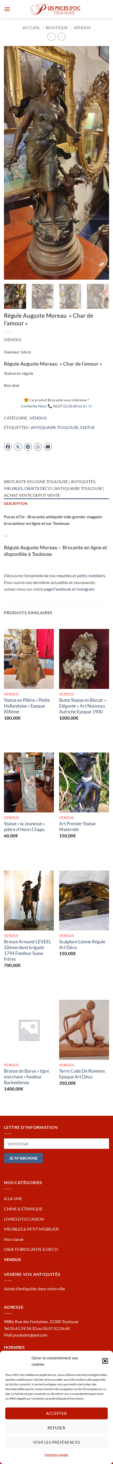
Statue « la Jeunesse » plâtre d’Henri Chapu (24, 826)
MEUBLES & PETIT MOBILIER (31, 1228)
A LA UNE (13, 1198)
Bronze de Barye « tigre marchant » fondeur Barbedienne (26, 1076)
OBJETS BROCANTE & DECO (31, 1249)
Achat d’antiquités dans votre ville (34, 1288)
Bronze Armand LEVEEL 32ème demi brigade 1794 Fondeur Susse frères (27, 950)
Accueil (31, 27)
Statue (87, 427)
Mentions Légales (56, 1455)
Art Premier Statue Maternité (77, 826)
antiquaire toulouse (55, 427)
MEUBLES (13, 488)
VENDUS (82, 27)
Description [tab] (15, 503)
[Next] (100, 163)
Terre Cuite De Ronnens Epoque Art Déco (82, 1073)
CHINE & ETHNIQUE (23, 1208)
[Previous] (12, 163)
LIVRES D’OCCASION (24, 1218)
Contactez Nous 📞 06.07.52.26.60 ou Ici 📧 (57, 406)
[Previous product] (62, 37)
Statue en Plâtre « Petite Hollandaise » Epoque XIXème (27, 705)
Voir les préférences (56, 1442)
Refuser (56, 1427)
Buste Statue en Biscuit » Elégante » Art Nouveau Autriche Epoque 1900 (82, 705)
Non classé (13, 1239)
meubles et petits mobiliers (80, 575)
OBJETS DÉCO (38, 488)
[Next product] (51, 37)
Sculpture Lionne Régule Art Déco (82, 944)
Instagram (85, 588)
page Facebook (57, 588)
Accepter (56, 1413)
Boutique (57, 27)
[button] (105, 1361)
